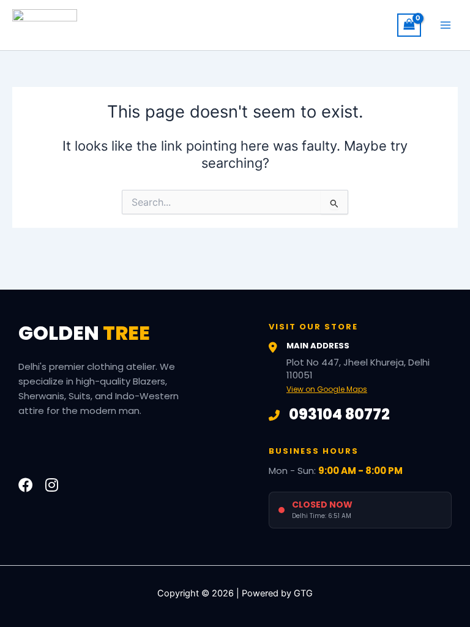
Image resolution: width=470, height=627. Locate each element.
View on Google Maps (326, 389)
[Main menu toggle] (445, 25)
